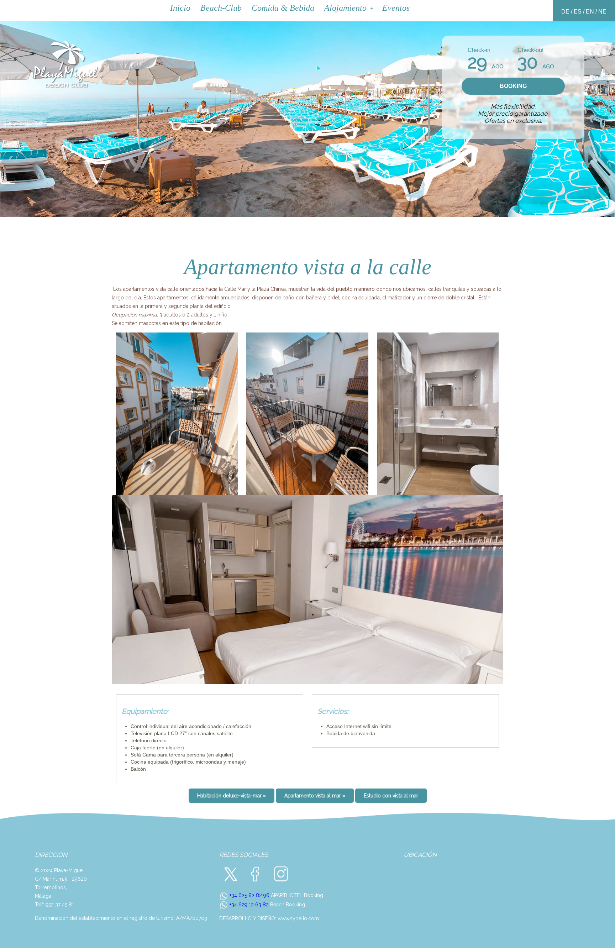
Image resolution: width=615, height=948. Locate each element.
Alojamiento (345, 7)
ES (578, 12)
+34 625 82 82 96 (248, 895)
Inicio (180, 7)
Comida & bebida (283, 7)
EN (590, 12)
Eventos (396, 7)
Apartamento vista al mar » (314, 795)
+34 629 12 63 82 (248, 904)
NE (602, 12)
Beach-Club (221, 7)
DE (565, 12)
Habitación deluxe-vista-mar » (231, 795)
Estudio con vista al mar (391, 795)
